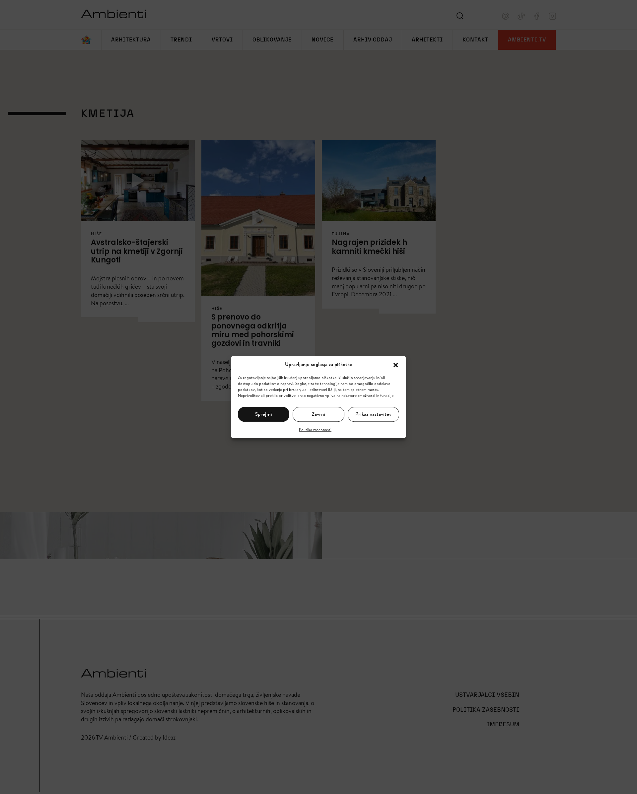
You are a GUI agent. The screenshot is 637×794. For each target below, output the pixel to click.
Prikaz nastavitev (373, 413)
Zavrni (318, 413)
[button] (395, 364)
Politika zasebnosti (315, 429)
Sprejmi (263, 413)
